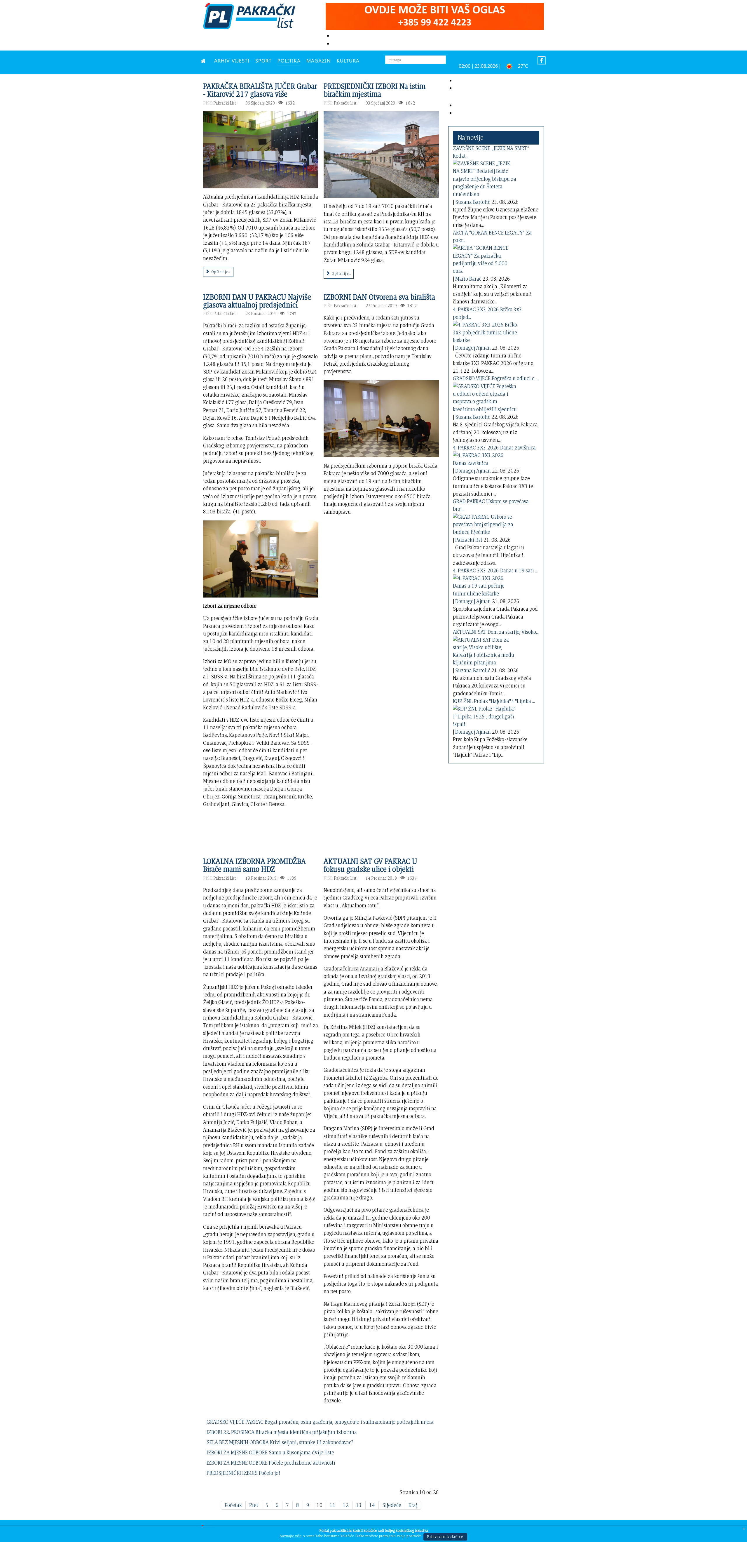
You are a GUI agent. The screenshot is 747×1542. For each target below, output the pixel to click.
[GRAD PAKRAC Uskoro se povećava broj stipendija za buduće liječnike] (485, 523)
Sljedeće (391, 1505)
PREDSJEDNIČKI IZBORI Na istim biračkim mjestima (374, 90)
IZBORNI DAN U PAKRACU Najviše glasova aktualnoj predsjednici (257, 301)
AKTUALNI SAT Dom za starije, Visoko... (496, 631)
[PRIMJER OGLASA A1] (435, 15)
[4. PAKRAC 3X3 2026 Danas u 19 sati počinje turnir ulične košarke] (485, 584)
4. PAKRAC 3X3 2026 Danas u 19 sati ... (495, 570)
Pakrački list (468, 539)
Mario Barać (468, 278)
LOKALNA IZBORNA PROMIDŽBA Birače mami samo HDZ (254, 865)
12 (346, 1505)
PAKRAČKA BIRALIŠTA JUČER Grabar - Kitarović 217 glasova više (260, 90)
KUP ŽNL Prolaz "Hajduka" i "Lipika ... (494, 701)
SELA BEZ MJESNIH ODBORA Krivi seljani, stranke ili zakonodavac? (280, 1442)
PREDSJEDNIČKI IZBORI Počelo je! (243, 1473)
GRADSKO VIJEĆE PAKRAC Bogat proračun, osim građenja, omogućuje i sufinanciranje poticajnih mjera (320, 1421)
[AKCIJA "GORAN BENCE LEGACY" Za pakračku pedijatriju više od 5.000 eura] (485, 258)
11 (333, 1505)
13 (359, 1505)
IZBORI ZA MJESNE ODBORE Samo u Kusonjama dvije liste (270, 1452)
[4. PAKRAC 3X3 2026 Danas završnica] (485, 458)
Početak (233, 1505)
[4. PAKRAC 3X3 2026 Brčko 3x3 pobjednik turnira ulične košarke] (485, 331)
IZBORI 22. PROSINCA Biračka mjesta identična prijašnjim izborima (282, 1432)
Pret (253, 1505)
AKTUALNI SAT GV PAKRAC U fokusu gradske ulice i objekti (370, 865)
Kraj (413, 1505)
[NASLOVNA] (204, 60)
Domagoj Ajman (473, 347)
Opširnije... (220, 271)
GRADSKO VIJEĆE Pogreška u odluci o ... (495, 378)
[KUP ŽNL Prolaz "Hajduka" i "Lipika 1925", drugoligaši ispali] (485, 715)
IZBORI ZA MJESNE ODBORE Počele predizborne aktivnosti (271, 1462)
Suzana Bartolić (472, 202)
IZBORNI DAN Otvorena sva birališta (379, 297)
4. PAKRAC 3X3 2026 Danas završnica (494, 447)
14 (372, 1505)
